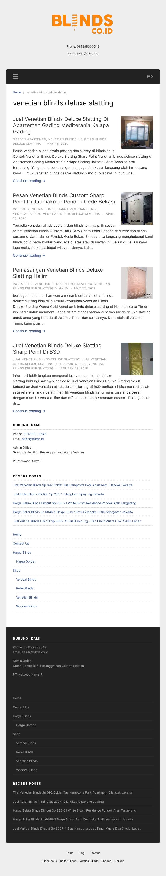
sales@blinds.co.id (35, 652)
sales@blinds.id (88, 53)
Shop (16, 570)
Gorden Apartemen (29, 139)
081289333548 (88, 46)
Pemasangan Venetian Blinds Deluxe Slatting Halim (58, 273)
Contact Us (21, 543)
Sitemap (95, 853)
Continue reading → (29, 181)
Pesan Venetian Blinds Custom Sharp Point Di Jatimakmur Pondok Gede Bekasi (64, 198)
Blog (82, 853)
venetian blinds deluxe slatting (72, 213)
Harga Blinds (22, 552)
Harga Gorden (26, 561)
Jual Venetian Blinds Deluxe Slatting (46, 359)
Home (17, 534)
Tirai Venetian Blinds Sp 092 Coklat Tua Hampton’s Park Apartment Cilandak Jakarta (72, 485)
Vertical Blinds (26, 579)
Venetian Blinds (62, 139)
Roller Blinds (24, 588)
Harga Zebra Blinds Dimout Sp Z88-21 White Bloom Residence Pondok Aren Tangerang (74, 503)
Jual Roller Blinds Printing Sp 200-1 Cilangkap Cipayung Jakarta (58, 494)
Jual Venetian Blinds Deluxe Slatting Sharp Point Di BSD (57, 348)
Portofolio (23, 283)
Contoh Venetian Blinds (34, 209)
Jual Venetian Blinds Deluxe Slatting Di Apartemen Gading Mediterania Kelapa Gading (61, 125)
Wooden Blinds (26, 606)
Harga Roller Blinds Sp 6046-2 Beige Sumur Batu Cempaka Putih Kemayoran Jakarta (73, 512)
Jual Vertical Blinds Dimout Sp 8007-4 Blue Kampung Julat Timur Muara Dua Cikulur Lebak (77, 521)
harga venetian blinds (78, 209)
